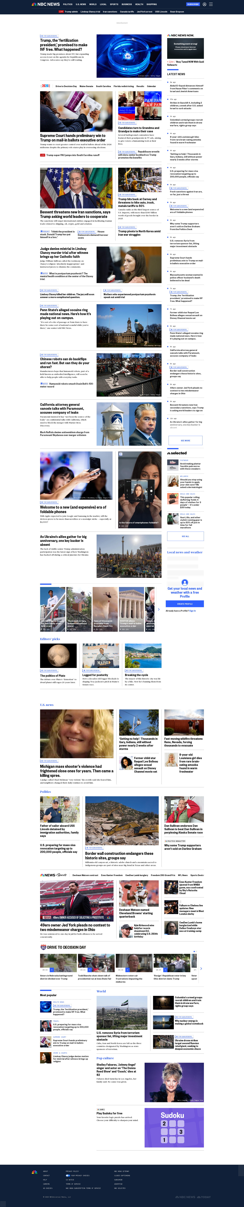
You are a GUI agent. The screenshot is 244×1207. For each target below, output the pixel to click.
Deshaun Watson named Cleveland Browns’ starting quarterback (136, 913)
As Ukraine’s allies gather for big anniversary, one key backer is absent (63, 540)
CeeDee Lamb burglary (136, 875)
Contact (46, 1176)
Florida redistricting (124, 86)
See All (185, 536)
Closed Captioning (122, 1176)
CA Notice (70, 1180)
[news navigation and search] (211, 4)
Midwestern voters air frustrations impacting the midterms (129, 978)
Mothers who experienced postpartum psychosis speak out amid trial (130, 296)
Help (45, 1180)
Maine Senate (86, 86)
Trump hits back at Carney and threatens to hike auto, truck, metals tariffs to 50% (137, 202)
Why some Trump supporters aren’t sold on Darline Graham (183, 846)
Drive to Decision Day (66, 86)
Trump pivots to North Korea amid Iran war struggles (139, 232)
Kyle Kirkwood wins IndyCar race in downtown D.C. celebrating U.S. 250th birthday (146, 931)
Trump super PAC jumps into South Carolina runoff (73, 155)
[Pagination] (194, 951)
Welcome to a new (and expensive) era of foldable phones (73, 509)
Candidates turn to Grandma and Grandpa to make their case (138, 129)
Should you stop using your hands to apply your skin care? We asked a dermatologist (191, 483)
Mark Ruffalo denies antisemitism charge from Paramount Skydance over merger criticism (64, 433)
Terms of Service (73, 1184)
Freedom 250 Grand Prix (163, 875)
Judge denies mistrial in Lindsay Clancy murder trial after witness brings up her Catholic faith (64, 252)
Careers (46, 1184)
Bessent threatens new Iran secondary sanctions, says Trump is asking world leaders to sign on (187, 407)
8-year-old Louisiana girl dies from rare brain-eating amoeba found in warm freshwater (185, 139)
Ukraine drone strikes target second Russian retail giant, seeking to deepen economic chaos (188, 1044)
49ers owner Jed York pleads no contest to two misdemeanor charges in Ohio (186, 390)
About (45, 1171)
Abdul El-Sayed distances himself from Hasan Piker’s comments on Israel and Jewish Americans (186, 88)
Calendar (151, 86)
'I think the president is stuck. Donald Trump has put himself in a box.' (57, 234)
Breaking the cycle (136, 675)
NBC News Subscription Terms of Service (83, 1188)
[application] (76, 111)
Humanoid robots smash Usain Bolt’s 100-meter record (67, 385)
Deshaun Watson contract (85, 875)
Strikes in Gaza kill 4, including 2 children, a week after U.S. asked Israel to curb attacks (186, 105)
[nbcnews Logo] (34, 1172)
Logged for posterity (95, 675)
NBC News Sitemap (121, 1171)
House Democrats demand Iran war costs (93, 234)
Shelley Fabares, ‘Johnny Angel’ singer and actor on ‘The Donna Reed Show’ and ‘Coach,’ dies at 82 (116, 1069)
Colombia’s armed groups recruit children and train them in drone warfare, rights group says (186, 122)
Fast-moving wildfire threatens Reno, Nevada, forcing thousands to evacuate (183, 741)
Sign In (192, 610)
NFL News (183, 875)
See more (185, 440)
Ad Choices (47, 1188)
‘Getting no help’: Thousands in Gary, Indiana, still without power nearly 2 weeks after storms (186, 156)
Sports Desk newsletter (202, 875)
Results (140, 86)
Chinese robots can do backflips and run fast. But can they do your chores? (64, 363)
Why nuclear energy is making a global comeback (189, 1022)
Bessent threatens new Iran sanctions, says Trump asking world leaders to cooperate (75, 214)
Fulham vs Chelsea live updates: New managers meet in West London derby (191, 909)
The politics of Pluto (52, 675)
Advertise (118, 1184)
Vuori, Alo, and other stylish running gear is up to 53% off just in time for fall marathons (191, 522)
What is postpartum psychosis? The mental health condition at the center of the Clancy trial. (66, 276)
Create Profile (185, 604)
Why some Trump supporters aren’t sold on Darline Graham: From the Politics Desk (185, 226)
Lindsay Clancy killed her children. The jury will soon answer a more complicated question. (67, 296)
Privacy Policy (72, 1171)
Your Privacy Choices (80, 1176)
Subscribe (118, 1180)
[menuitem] (67, 4)
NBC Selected (119, 1188)
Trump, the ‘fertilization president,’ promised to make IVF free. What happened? (63, 45)
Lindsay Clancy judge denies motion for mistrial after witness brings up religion (71, 1059)
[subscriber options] (204, 4)
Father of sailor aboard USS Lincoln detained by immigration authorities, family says (59, 831)
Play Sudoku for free (109, 1113)
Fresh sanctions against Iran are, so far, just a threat (186, 193)
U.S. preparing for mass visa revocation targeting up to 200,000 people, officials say (184, 173)
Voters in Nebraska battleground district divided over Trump (56, 977)
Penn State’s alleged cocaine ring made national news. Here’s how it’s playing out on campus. (65, 313)
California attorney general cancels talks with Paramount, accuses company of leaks (62, 408)
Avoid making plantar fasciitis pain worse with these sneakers (190, 466)
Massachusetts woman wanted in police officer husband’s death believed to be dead (186, 277)
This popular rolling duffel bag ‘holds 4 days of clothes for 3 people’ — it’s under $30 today (190, 502)
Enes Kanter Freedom (112, 875)
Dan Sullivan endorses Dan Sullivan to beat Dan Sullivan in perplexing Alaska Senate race (183, 829)
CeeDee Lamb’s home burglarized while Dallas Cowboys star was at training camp (190, 926)
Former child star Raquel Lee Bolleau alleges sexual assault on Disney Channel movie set (186, 315)
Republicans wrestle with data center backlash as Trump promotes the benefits (138, 154)
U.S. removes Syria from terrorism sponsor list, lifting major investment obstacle (184, 243)
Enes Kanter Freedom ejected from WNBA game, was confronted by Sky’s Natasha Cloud (191, 887)
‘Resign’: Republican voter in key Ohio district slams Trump (170, 977)
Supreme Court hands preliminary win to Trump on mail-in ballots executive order (72, 137)
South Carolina (103, 86)
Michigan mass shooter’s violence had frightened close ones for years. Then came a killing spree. (77, 771)
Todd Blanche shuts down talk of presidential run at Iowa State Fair (94, 977)
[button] (103, 4)
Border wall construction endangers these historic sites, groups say (185, 373)
